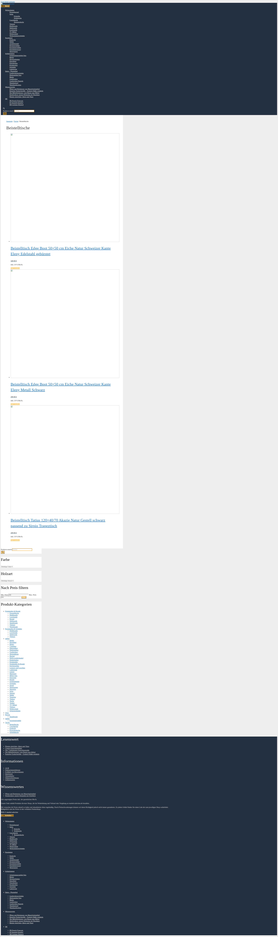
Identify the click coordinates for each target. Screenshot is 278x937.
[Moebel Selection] (7, 4)
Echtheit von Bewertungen (14, 772)
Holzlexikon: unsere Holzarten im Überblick (25, 95)
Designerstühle (15, 46)
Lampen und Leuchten (17, 668)
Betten (12, 57)
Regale (12, 619)
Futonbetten (14, 63)
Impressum (9, 774)
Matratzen (13, 674)
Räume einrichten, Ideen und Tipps (21, 97)
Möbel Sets (13, 676)
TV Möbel (13, 32)
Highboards (13, 26)
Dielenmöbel (14, 650)
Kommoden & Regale (12, 611)
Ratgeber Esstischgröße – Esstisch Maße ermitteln (26, 91)
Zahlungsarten (10, 780)
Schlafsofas (18, 18)
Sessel (12, 685)
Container (13, 646)
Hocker (12, 656)
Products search (8, 111)
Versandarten (9, 776)
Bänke (12, 77)
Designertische (19, 22)
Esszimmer (9, 38)
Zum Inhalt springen (8, 2)
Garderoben (14, 79)
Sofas (11, 14)
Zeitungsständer (15, 711)
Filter (23, 597)
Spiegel (12, 693)
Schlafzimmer (10, 53)
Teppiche (13, 697)
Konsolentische (15, 730)
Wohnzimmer (9, 10)
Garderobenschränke (17, 73)
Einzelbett (13, 61)
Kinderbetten (14, 660)
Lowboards (13, 30)
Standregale (14, 623)
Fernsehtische (14, 613)
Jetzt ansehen (15, 268)
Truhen (12, 703)
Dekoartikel (14, 648)
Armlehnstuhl (14, 44)
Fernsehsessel (14, 12)
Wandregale (14, 627)
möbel (7, 639)
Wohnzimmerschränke (17, 36)
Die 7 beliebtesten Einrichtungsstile (17, 750)
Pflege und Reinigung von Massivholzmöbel (25, 89)
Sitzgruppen (14, 51)
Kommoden (14, 65)
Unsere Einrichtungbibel (13, 748)
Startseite (9, 121)
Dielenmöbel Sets (15, 75)
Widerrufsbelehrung (12, 778)
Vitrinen (12, 24)
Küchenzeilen (14, 666)
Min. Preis (4, 595)
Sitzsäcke (13, 689)
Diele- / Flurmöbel (11, 71)
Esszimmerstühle (15, 48)
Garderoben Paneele (16, 81)
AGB (7, 768)
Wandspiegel (14, 83)
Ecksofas (17, 16)
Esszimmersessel (15, 49)
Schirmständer (14, 682)
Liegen (12, 672)
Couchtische (14, 20)
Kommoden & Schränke (13, 629)
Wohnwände (14, 34)
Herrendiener (14, 654)
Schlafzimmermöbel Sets (18, 55)
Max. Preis (32, 595)
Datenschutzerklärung (12, 770)
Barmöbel (13, 642)
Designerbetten (15, 59)
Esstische (13, 40)
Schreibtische (14, 732)
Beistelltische (14, 724)
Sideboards (13, 28)
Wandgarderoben (15, 85)
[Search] (5, 113)
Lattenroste (13, 69)
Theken (12, 699)
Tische (16, 121)
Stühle (12, 42)
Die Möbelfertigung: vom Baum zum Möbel (24, 93)
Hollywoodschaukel (16, 658)
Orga (7, 713)
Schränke (13, 67)
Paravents (13, 678)
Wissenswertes (10, 87)
